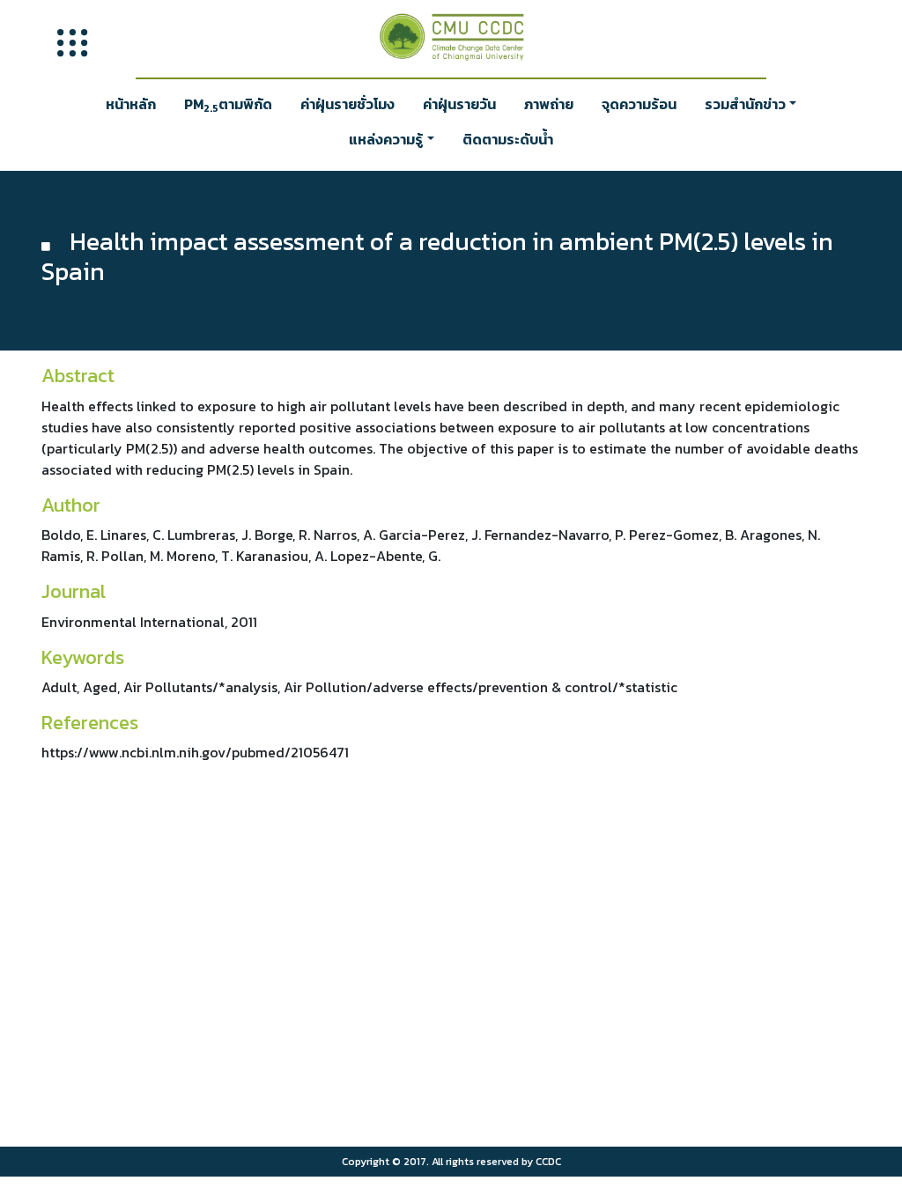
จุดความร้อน (639, 103)
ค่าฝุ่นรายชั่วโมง (347, 103)
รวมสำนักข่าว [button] (745, 103)
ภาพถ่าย (548, 103)
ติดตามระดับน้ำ (507, 139)
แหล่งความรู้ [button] (386, 139)
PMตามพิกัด (228, 104)
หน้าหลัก (131, 103)
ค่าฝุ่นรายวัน (459, 103)
